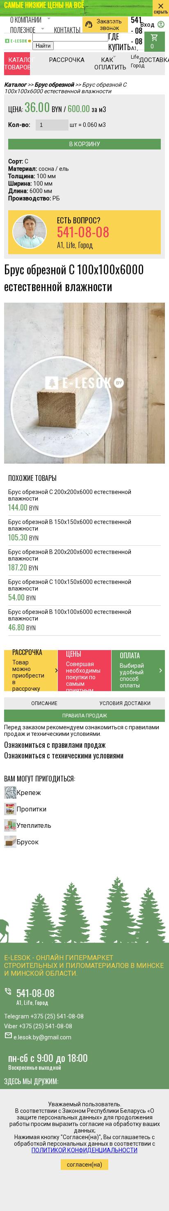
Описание (44, 703)
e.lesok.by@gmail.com (42, 1037)
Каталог (15, 84)
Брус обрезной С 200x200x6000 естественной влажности (69, 500)
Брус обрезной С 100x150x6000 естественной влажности (69, 590)
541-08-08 (35, 992)
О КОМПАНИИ (31, 20)
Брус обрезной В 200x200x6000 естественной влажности (69, 560)
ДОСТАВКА (152, 60)
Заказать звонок (103, 24)
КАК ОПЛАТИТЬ (107, 63)
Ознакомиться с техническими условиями (63, 755)
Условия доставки (125, 703)
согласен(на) (84, 1164)
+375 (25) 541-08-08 (57, 1016)
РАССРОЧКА (62, 60)
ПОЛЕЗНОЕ (28, 30)
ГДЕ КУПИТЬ (119, 41)
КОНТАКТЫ (67, 30)
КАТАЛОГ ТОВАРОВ (17, 63)
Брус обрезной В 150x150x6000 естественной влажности (69, 530)
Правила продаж (84, 716)
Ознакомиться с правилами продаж (54, 744)
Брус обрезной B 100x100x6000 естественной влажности (69, 620)
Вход (152, 25)
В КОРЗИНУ (84, 144)
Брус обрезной (54, 84)
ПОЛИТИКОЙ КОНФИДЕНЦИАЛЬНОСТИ (84, 1150)
